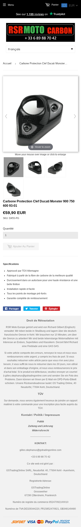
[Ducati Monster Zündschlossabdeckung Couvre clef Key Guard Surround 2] (35, 167)
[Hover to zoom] (40, 114)
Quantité (8, 228)
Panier (55, 4)
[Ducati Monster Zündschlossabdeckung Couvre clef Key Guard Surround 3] (56, 167)
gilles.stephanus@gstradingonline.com (26, 375)
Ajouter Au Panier (24, 246)
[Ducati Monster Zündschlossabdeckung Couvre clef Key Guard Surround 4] (13, 188)
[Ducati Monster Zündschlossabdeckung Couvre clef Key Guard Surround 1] (13, 167)
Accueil (7, 63)
